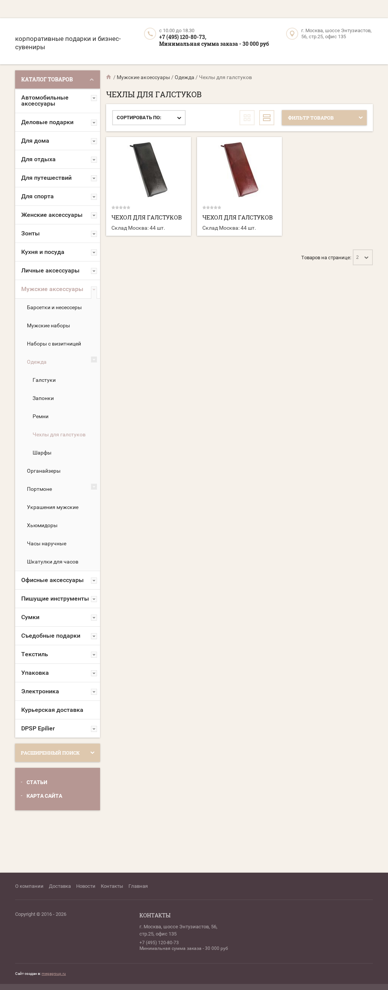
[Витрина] (247, 117)
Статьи (37, 782)
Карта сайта (44, 796)
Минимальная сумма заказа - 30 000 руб (214, 43)
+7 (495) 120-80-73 (159, 942)
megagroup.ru (54, 973)
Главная (138, 886)
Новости (85, 886)
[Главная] (109, 77)
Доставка (60, 886)
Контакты (112, 886)
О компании (29, 886)
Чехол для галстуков (146, 217)
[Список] (266, 117)
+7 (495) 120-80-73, (182, 36)
